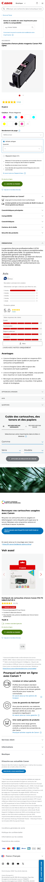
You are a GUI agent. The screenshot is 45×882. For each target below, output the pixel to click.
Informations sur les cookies (12, 837)
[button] (13, 35)
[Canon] (7, 3)
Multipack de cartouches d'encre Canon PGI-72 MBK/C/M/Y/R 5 (22, 599)
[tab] (13, 426)
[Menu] (42, 3)
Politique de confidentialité (12, 832)
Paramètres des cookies (11, 841)
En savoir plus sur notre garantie (25, 715)
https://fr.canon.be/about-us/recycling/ (16, 544)
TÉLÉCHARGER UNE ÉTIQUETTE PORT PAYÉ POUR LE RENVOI (21, 530)
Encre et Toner (7, 15)
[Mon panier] (37, 3)
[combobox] (22, 9)
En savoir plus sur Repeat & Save (13, 173)
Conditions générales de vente (13, 828)
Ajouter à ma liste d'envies (12, 189)
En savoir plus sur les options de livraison (25, 697)
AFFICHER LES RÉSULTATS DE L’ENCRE (23, 459)
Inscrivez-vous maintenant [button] (13, 771)
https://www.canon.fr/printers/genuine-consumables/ (19, 668)
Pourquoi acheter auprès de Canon (26, 732)
